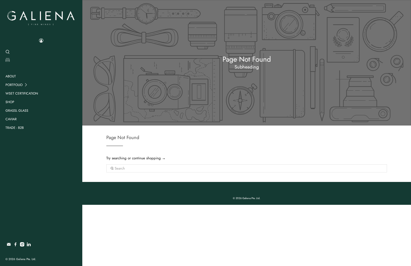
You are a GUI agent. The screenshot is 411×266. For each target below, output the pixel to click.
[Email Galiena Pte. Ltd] (8, 245)
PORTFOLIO (14, 84)
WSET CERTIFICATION (21, 93)
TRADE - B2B (14, 127)
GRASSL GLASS (16, 110)
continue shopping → (149, 158)
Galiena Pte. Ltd (25, 259)
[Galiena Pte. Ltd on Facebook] (15, 245)
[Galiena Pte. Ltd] (40, 17)
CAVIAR (11, 119)
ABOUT (10, 76)
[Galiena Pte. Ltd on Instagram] (22, 245)
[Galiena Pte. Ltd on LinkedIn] (28, 245)
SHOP (9, 102)
